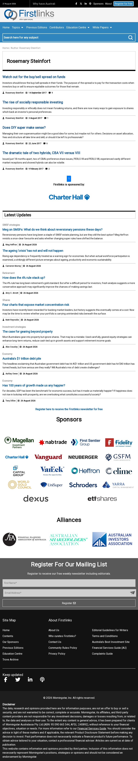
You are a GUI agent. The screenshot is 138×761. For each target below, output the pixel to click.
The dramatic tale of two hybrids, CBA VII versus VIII (41, 153)
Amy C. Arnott (12, 293)
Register (67, 603)
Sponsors (98, 3)
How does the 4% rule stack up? (24, 277)
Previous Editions (36, 27)
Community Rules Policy (62, 647)
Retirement (9, 273)
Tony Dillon (11, 401)
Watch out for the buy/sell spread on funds (34, 77)
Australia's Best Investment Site (111, 642)
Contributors (56, 27)
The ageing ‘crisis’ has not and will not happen (33, 250)
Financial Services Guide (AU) (109, 647)
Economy (7, 354)
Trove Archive (11, 659)
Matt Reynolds (12, 320)
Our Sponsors (11, 642)
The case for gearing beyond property (28, 331)
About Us (53, 630)
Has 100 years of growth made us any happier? (34, 385)
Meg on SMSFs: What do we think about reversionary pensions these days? (52, 229)
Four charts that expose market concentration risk (36, 304)
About (108, 3)
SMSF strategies (11, 225)
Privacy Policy (56, 653)
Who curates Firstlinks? (62, 636)
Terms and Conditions (105, 636)
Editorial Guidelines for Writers (110, 630)
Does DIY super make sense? (24, 128)
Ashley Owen (12, 374)
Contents (8, 636)
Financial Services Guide (91, 728)
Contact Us (54, 642)
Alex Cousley (12, 347)
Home (6, 27)
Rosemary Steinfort (15, 93)
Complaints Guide (102, 653)
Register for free (123, 3)
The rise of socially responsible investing (33, 102)
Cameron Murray (13, 266)
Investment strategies (14, 327)
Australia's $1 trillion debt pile (22, 358)
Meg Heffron (11, 244)
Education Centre (12, 653)
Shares (6, 300)
